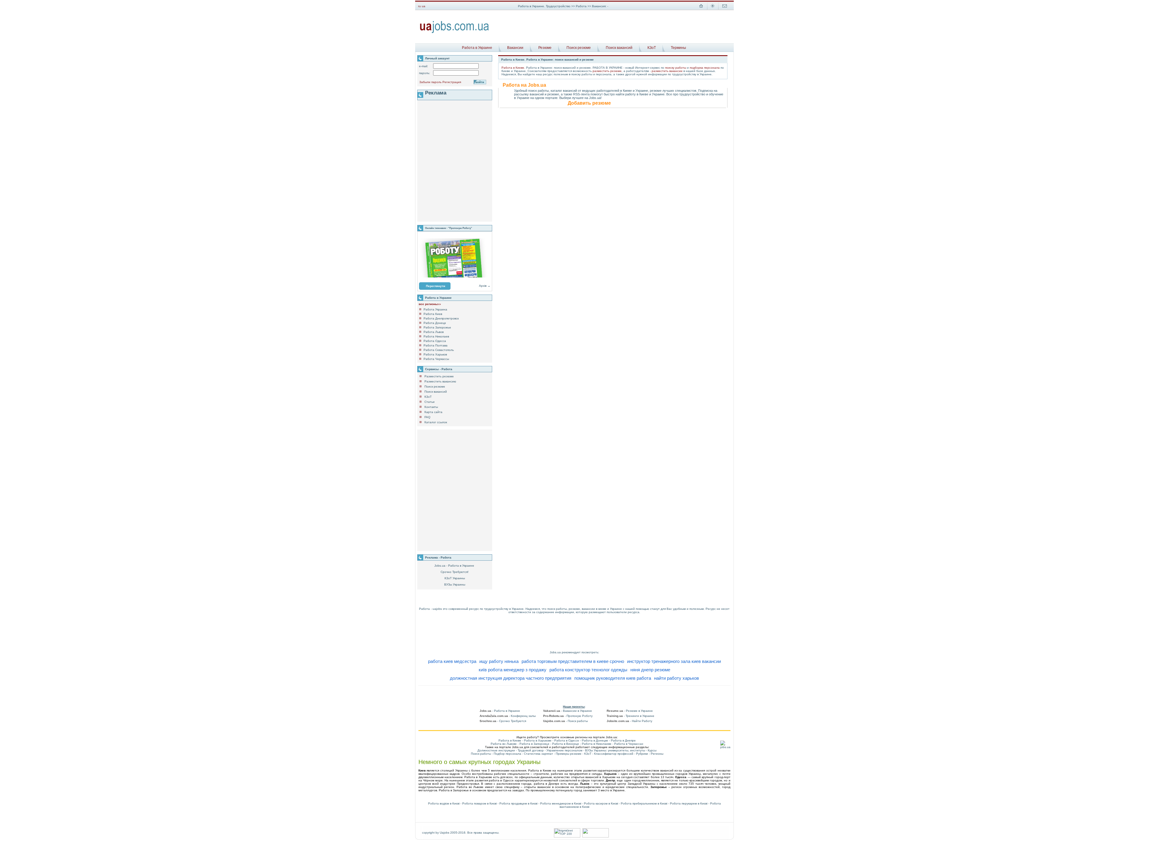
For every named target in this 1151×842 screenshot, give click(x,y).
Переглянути (435, 286)
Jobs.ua (555, 652)
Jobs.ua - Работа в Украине (454, 565)
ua (423, 6)
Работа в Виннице (565, 743)
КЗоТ (651, 48)
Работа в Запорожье (534, 743)
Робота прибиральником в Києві (644, 803)
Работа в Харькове (538, 740)
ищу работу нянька (499, 661)
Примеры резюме (568, 753)
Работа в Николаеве (596, 743)
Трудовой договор (531, 750)
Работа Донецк (435, 323)
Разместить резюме (439, 376)
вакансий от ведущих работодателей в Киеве (597, 90)
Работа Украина (435, 309)
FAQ (427, 417)
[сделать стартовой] (701, 9)
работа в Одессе (501, 780)
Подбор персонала (507, 753)
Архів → (484, 285)
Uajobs (444, 832)
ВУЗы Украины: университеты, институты (615, 750)
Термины (678, 48)
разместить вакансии (667, 71)
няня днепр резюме (650, 669)
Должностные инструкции (496, 750)
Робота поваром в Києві (479, 803)
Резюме (545, 48)
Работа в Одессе (566, 740)
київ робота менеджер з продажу (512, 669)
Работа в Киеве (512, 67)
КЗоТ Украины (455, 578)
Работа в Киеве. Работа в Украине (527, 59)
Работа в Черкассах (628, 743)
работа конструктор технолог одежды (588, 669)
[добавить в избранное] (713, 9)
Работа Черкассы (436, 359)
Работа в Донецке (595, 740)
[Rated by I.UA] (595, 836)
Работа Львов (434, 332)
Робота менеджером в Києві (560, 803)
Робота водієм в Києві (444, 803)
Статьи (429, 401)
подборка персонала (705, 67)
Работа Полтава (436, 345)
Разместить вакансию (440, 381)
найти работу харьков (676, 678)
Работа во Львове (504, 743)
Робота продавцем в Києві (518, 803)
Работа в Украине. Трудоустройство (544, 6)
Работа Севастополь (439, 350)
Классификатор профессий (613, 753)
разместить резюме (607, 71)
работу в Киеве (636, 94)
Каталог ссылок (435, 422)
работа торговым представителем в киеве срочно (573, 661)
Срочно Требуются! (454, 572)
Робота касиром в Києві (601, 803)
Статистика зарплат (538, 753)
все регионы (430, 304)
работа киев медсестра (452, 661)
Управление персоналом (564, 750)
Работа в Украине (477, 48)
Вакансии (515, 48)
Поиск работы (481, 753)
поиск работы (557, 608)
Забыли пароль (430, 82)
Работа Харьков (435, 354)
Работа (581, 6)
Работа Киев (433, 314)
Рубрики (642, 753)
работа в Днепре (546, 783)
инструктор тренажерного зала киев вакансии (674, 661)
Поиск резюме (579, 48)
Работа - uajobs (430, 608)
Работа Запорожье (437, 327)
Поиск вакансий (619, 48)
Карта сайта (433, 412)
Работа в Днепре (623, 740)
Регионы (657, 753)
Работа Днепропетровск (441, 318)
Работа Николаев (436, 336)
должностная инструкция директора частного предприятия (510, 678)
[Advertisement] (613, 26)
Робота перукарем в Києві (688, 803)
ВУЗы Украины (454, 584)
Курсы (652, 750)
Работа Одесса (435, 341)
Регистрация (451, 82)
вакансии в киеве (594, 608)
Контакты (431, 407)
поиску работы (675, 67)
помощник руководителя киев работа (612, 678)
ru (419, 6)
